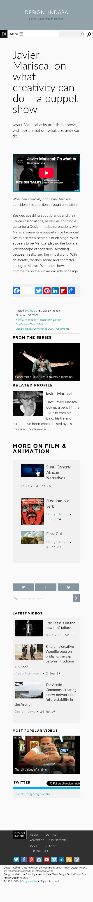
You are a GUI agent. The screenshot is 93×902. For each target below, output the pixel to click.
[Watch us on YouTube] (46, 859)
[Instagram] (39, 859)
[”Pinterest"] (68, 587)
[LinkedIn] (55, 290)
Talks (41, 324)
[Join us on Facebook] (45, 587)
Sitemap (50, 845)
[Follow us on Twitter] (23, 587)
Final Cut (54, 533)
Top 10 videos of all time (31, 770)
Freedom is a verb (57, 503)
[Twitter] (38, 290)
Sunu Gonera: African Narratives (58, 472)
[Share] (71, 290)
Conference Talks (26, 324)
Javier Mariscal (58, 393)
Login (34, 845)
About (35, 835)
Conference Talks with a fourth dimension (44, 376)
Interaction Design (50, 319)
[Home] (46, 12)
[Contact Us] (76, 859)
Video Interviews (28, 673)
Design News (57, 514)
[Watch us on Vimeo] (54, 859)
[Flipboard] (63, 290)
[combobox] (71, 34)
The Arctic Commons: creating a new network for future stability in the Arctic (45, 694)
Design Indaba (29, 881)
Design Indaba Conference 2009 (35, 329)
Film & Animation (26, 319)
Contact (51, 835)
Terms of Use (39, 851)
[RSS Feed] (69, 859)
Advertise (37, 840)
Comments (62, 329)
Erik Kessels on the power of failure (60, 625)
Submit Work (58, 840)
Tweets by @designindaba (33, 794)
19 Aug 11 (31, 310)
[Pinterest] (47, 290)
